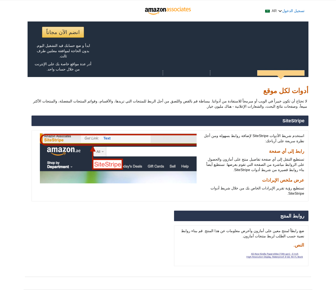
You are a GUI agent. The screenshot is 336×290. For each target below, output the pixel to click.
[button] (273, 11)
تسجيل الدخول (293, 11)
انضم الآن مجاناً (63, 32)
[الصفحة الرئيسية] (168, 11)
